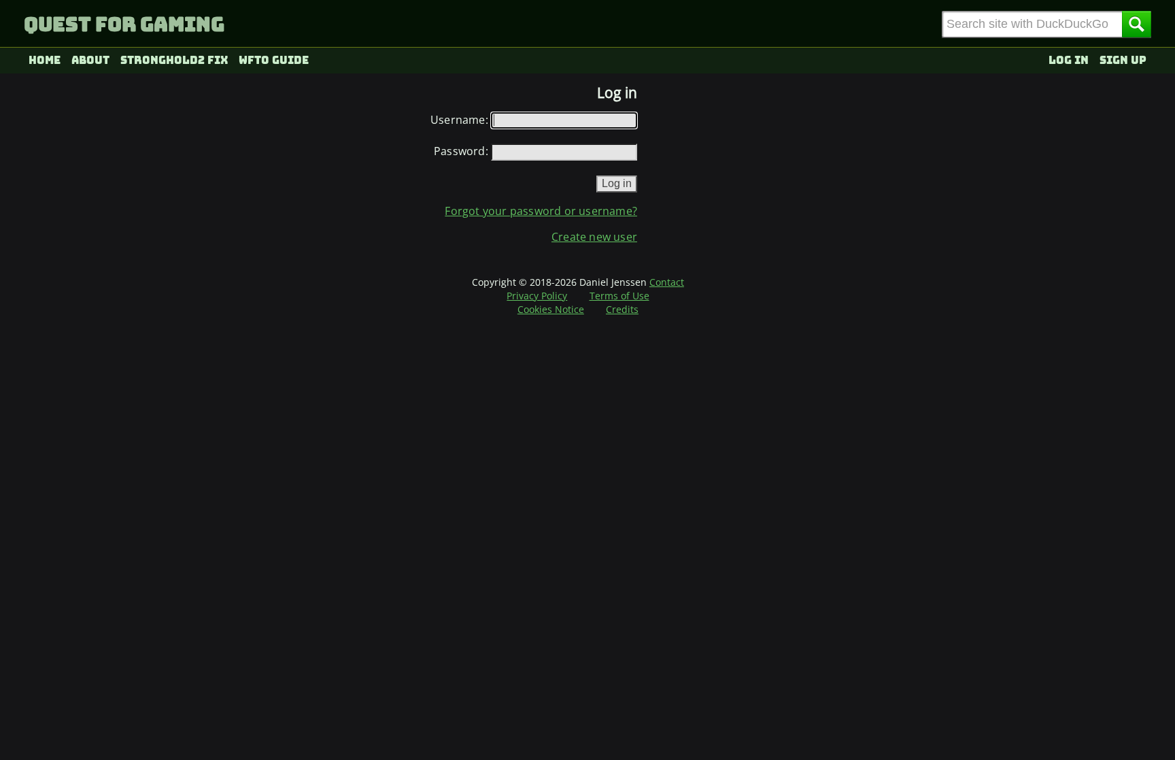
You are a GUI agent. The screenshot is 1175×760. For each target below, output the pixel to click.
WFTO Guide (274, 60)
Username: (459, 119)
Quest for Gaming (124, 24)
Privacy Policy (537, 295)
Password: (461, 151)
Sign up (1123, 60)
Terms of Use (619, 295)
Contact (666, 282)
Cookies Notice (550, 309)
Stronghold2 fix (174, 60)
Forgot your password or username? (541, 210)
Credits (622, 309)
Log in (1069, 60)
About (90, 60)
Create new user (594, 236)
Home (45, 60)
